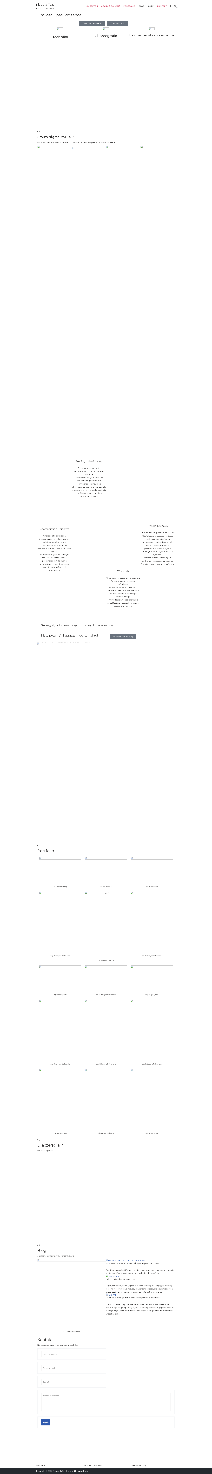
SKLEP (151, 6)
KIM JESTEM (92, 6)
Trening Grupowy (157, 525)
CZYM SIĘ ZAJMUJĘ (110, 6)
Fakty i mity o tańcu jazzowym (120, 1279)
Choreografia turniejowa (54, 529)
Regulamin (41, 1465)
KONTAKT (162, 6)
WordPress (83, 1471)
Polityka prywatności (93, 1465)
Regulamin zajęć (139, 1465)
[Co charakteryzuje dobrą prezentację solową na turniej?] (111, 1295)
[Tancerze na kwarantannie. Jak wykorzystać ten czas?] (127, 1261)
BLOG (141, 6)
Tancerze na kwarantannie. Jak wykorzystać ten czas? (132, 1263)
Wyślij (45, 1422)
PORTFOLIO (129, 6)
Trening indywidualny (89, 461)
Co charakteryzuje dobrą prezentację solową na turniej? (133, 1298)
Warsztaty (123, 571)
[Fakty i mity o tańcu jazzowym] (112, 1276)
